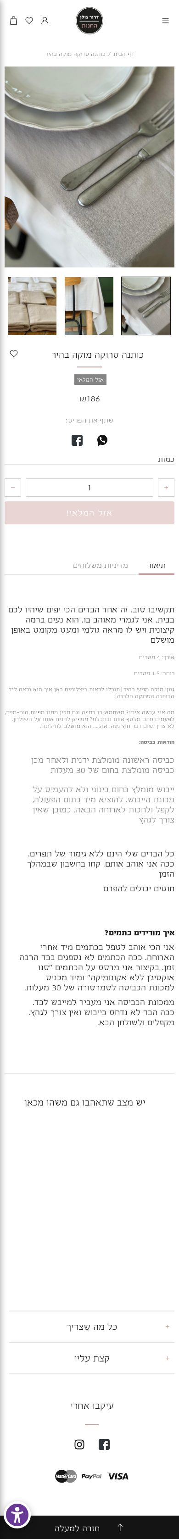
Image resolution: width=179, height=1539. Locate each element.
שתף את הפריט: (89, 420)
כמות (166, 459)
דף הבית (123, 54)
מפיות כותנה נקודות (141, 1234)
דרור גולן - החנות (89, 20)
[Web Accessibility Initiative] (17, 1515)
